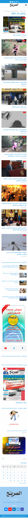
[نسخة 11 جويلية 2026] (14, 384)
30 (10, 481)
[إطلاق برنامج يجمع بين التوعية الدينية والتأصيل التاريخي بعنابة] (23, 298)
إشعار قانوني (18, 502)
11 (3, 472)
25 (3, 478)
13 (21, 475)
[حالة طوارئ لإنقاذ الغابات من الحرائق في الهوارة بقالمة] (23, 275)
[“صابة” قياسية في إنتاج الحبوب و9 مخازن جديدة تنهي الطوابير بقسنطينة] (23, 267)
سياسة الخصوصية (11, 502)
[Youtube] (10, 509)
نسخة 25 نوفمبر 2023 (20, 35)
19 (25, 478)
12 (25, 475)
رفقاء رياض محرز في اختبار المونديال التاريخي (17, 430)
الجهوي (24, 40)
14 (18, 475)
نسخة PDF (23, 17)
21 (18, 478)
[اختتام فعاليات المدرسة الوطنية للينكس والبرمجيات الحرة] (23, 290)
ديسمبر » (21, 483)
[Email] (6, 509)
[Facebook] (22, 509)
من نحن (23, 502)
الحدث (24, 65)
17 (7, 475)
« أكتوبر (25, 483)
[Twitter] (18, 509)
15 (14, 475)
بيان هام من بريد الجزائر (19, 107)
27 (21, 481)
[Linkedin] (14, 509)
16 (10, 475)
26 (25, 481)
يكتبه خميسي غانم (14, 424)
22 (14, 478)
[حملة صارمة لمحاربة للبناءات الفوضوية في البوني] (23, 282)
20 (21, 478)
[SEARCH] (3, 458)
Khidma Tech (4, 516)
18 (3, 475)
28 (18, 481)
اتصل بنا (4, 502)
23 (10, 478)
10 (7, 472)
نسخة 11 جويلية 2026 (21, 402)
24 (7, 478)
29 (14, 481)
